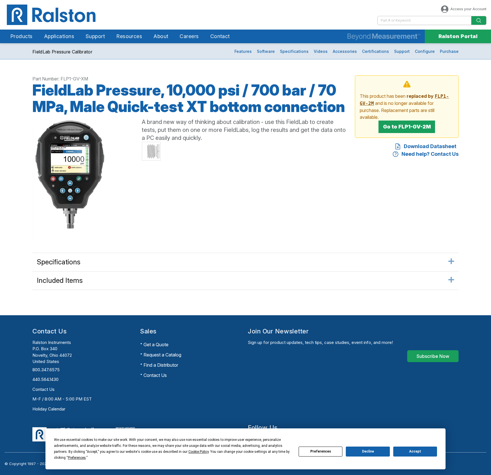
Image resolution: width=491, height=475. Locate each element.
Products (21, 36)
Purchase (449, 51)
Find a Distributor (160, 365)
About (160, 36)
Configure (425, 51)
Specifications (294, 51)
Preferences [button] (77, 458)
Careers (189, 36)
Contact (220, 36)
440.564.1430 (45, 379)
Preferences (320, 451)
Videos (321, 51)
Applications (59, 36)
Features (243, 51)
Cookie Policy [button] (198, 452)
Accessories (345, 51)
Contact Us (43, 389)
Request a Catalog (162, 355)
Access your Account (468, 9)
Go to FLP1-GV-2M (407, 127)
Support (95, 36)
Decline (368, 451)
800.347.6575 (46, 369)
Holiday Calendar (48, 409)
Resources (129, 36)
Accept (415, 451)
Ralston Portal (457, 36)
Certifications (375, 51)
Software (266, 51)
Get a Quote (155, 344)
